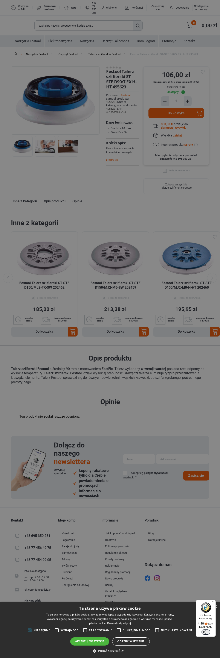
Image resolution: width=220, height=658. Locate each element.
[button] (110, 651)
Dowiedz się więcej (119, 623)
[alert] (110, 329)
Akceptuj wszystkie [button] (89, 641)
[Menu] (213, 602)
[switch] (206, 632)
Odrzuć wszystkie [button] (130, 641)
